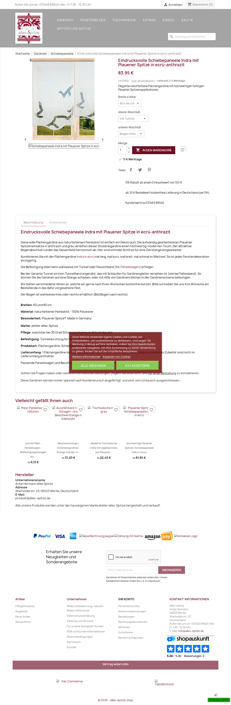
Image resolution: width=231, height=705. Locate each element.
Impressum (73, 642)
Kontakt (72, 647)
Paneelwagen (130, 267)
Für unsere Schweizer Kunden (85, 626)
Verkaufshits (23, 622)
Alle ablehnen (93, 365)
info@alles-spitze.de (191, 631)
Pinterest (149, 169)
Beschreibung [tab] (33, 222)
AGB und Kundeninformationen (86, 631)
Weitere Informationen (86, 356)
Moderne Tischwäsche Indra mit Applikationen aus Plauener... (103, 448)
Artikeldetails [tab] (58, 222)
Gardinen (65, 20)
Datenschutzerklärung (81, 615)
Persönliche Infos (129, 606)
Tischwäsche (124, 20)
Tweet (140, 169)
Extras (149, 20)
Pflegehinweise (25, 606)
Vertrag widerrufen (116, 664)
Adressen (124, 627)
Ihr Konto (126, 599)
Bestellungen (126, 616)
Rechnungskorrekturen (132, 622)
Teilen (130, 169)
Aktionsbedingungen (80, 636)
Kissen (168, 20)
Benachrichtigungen (131, 637)
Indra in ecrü (85, 257)
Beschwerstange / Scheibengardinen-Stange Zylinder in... (68, 448)
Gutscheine (125, 632)
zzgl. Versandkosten (143, 80)
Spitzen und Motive (74, 28)
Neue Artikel (22, 616)
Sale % (187, 20)
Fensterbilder (92, 20)
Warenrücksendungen (132, 611)
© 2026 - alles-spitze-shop (115, 700)
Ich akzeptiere (137, 365)
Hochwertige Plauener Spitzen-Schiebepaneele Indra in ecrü (139, 448)
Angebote (21, 611)
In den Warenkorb (153, 150)
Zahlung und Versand (80, 621)
